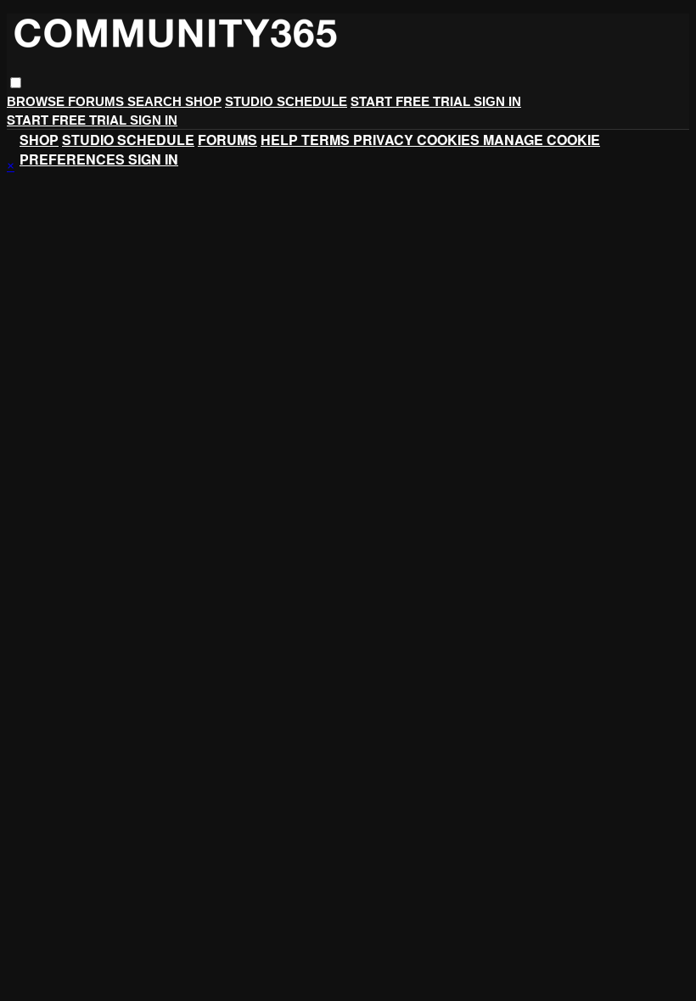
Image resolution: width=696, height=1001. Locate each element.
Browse (37, 101)
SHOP (203, 101)
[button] (15, 82)
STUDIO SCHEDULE (286, 101)
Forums (97, 101)
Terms (327, 139)
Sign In (153, 120)
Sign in (497, 101)
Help (281, 139)
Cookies (450, 139)
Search (156, 101)
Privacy (385, 139)
